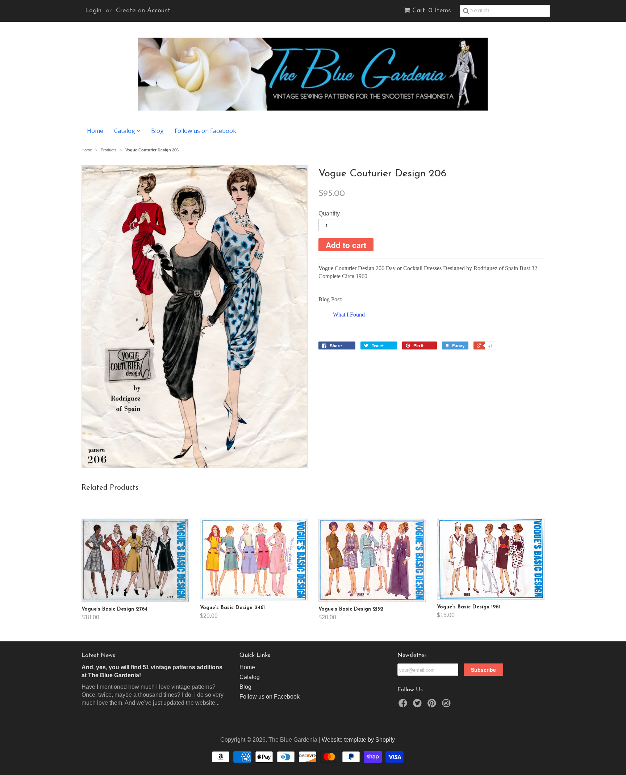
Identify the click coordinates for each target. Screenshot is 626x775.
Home (95, 131)
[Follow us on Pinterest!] (432, 705)
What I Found (349, 314)
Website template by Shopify (358, 740)
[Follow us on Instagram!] (447, 705)
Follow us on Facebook (205, 131)
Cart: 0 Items (431, 11)
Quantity (329, 213)
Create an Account (143, 11)
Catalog (125, 131)
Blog (157, 131)
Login (93, 11)
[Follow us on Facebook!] (403, 705)
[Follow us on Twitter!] (418, 705)
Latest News (98, 655)
